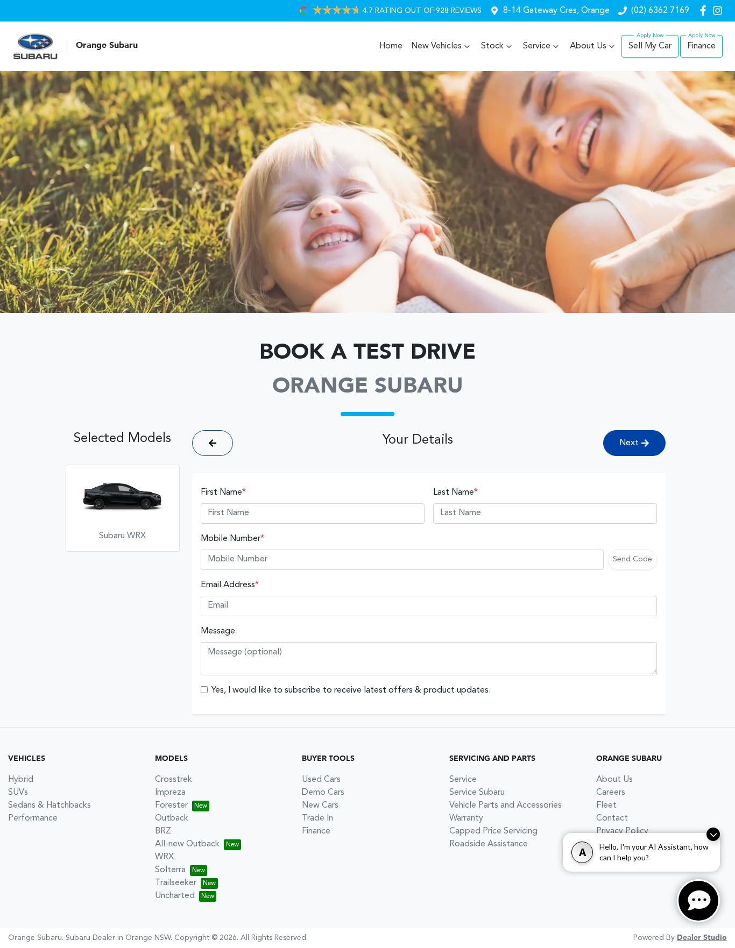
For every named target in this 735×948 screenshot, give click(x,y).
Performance (33, 818)
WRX (164, 857)
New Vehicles (436, 46)
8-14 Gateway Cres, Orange (556, 10)
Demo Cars (323, 792)
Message (218, 631)
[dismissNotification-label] (713, 834)
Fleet (606, 805)
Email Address (230, 585)
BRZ (163, 831)
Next (629, 443)
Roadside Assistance (488, 844)
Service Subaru (477, 792)
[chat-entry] (698, 900)
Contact (612, 818)
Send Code (632, 559)
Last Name (455, 492)
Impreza (170, 792)
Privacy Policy (622, 831)
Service (536, 46)
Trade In (317, 818)
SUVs (18, 792)
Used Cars (321, 779)
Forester (171, 805)
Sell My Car (650, 46)
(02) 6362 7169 (660, 10)
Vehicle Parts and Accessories (505, 805)
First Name (223, 492)
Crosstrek (173, 779)
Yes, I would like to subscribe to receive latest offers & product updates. (351, 690)
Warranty (466, 818)
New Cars (320, 805)
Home (390, 46)
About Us (588, 46)
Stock (492, 46)
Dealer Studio (702, 938)
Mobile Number (232, 538)
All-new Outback (187, 844)
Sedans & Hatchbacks (49, 805)
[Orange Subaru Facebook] (705, 10)
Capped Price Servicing (493, 831)
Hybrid (20, 779)
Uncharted (175, 896)
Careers (610, 792)
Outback (171, 818)
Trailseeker (175, 883)
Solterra (170, 870)
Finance (701, 46)
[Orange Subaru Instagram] (719, 10)
